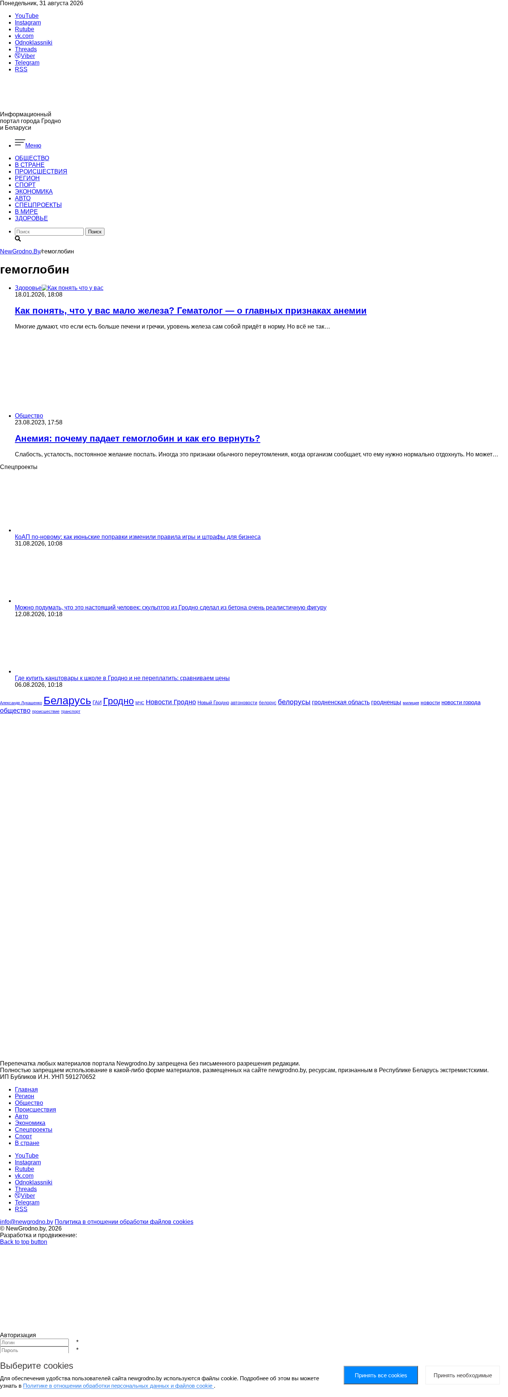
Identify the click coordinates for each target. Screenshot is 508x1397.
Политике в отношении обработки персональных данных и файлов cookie (118, 1386)
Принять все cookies (381, 1375)
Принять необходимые (463, 1375)
